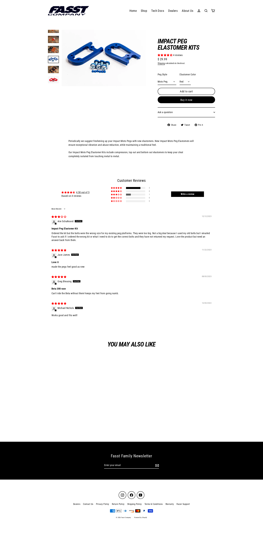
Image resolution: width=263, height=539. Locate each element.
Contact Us (88, 504)
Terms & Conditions (154, 504)
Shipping (161, 63)
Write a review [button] (187, 194)
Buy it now (186, 100)
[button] (165, 55)
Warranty (169, 504)
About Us (187, 10)
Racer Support (183, 504)
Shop (144, 10)
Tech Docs (157, 10)
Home (133, 10)
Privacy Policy (102, 504)
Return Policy (118, 504)
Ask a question (165, 112)
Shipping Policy (134, 504)
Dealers (173, 10)
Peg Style (162, 74)
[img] (59, 216)
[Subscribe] (157, 465)
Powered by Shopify (140, 517)
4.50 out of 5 (82, 192)
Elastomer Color (188, 74)
